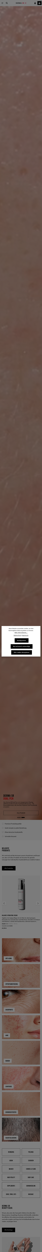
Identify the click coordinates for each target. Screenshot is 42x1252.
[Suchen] (7, 3)
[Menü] (2, 3)
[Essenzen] (31, 1160)
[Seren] (11, 1160)
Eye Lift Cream (6, 915)
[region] (21, 413)
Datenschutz (17, 635)
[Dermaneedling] (31, 1185)
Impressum (25, 635)
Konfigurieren (21, 640)
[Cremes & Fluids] (31, 1168)
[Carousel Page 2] (23, 817)
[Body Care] (31, 1177)
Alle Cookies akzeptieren (21, 652)
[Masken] (11, 1168)
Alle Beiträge (8, 1230)
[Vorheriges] (4, 903)
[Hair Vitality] (11, 1177)
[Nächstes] (38, 903)
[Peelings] (31, 1151)
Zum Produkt (21, 813)
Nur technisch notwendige (21, 646)
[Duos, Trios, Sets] (11, 1194)
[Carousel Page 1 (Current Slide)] (19, 817)
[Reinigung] (11, 1151)
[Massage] (31, 1194)
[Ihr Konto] (35, 3)
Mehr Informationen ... (21, 632)
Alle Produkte (8, 868)
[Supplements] (11, 1185)
